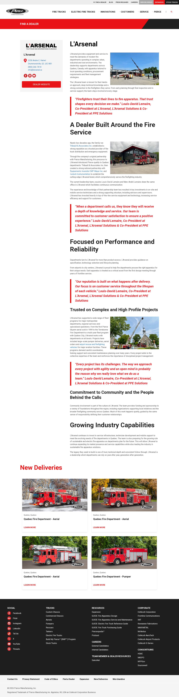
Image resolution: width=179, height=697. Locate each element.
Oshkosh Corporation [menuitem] (147, 612)
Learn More (30, 527)
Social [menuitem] (11, 608)
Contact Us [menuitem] (12, 679)
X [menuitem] (13, 639)
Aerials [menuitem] (49, 620)
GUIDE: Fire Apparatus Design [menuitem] (104, 616)
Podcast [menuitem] (95, 635)
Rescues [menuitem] (49, 627)
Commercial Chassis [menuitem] (54, 616)
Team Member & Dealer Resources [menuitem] (111, 656)
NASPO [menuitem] (141, 657)
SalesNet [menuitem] (96, 660)
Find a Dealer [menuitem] (100, 2)
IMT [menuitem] (139, 620)
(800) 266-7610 (34, 67)
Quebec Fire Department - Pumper (112, 576)
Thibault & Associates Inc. (81, 146)
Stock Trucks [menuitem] (172, 2)
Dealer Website (41, 84)
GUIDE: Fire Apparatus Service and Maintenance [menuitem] (112, 620)
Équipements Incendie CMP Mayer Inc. (86, 171)
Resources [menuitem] (98, 608)
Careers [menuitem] (134, 2)
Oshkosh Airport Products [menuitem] (149, 639)
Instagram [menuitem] (17, 623)
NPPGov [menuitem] (141, 661)
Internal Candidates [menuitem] (100, 650)
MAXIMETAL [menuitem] (143, 627)
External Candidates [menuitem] (100, 646)
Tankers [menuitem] (49, 631)
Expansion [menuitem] (159, 2)
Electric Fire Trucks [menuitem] (83, 11)
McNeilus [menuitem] (142, 631)
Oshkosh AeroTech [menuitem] (146, 635)
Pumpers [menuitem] (50, 624)
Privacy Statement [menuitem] (31, 679)
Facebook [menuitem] (17, 613)
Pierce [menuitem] (157, 11)
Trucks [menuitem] (50, 608)
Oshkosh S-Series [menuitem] (145, 643)
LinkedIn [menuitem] (16, 628)
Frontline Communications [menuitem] (149, 616)
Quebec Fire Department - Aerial (41, 519)
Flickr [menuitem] (15, 618)
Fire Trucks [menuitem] (59, 11)
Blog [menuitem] (111, 2)
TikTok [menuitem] (16, 634)
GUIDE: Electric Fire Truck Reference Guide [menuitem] (110, 624)
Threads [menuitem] (16, 649)
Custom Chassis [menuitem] (53, 612)
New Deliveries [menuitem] (146, 2)
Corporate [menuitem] (144, 608)
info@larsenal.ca (35, 70)
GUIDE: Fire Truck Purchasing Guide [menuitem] (107, 627)
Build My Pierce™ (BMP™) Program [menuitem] (61, 639)
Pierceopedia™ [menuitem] (98, 631)
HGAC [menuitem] (140, 654)
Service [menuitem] (144, 11)
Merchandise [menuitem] (119, 679)
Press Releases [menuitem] (122, 2)
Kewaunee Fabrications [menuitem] (148, 624)
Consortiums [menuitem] (146, 649)
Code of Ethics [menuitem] (51, 679)
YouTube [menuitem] (16, 644)
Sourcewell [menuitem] (142, 665)
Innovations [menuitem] (108, 11)
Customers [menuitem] (127, 11)
